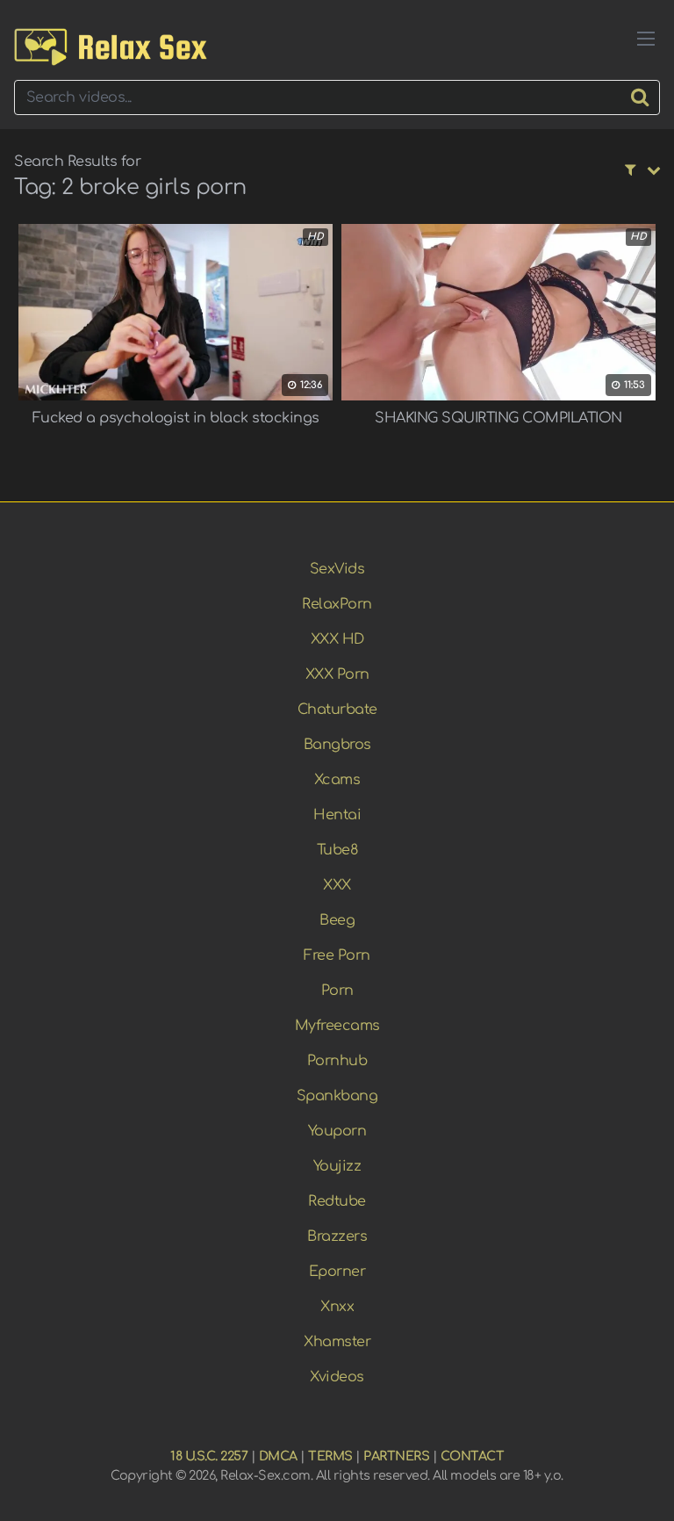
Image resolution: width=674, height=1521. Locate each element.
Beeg (337, 920)
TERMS (330, 1456)
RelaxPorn (337, 604)
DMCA (278, 1456)
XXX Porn (337, 674)
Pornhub (337, 1061)
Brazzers (337, 1236)
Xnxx (337, 1307)
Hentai (337, 815)
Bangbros (337, 745)
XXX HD (337, 639)
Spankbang (337, 1096)
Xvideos (337, 1377)
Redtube (337, 1201)
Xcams (337, 780)
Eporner (337, 1272)
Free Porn (337, 955)
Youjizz (337, 1166)
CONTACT (473, 1456)
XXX (337, 885)
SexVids (337, 569)
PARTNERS (396, 1456)
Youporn (337, 1131)
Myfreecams (337, 1026)
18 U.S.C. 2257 (208, 1456)
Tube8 (337, 850)
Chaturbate (337, 709)
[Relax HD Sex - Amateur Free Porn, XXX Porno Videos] (110, 47)
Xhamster (337, 1342)
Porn (337, 990)
